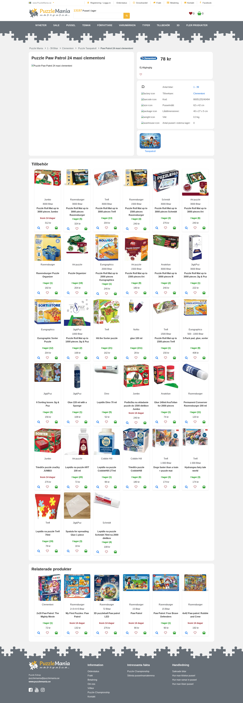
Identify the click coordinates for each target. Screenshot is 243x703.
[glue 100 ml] (127, 358)
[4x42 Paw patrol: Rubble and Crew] (186, 633)
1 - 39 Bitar (52, 48)
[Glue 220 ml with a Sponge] (68, 422)
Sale (56, 25)
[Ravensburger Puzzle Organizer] (38, 293)
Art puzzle (195, 199)
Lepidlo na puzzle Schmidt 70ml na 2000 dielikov (106, 534)
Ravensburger (77, 199)
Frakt (158, 3)
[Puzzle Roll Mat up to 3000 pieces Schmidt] (157, 228)
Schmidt (166, 199)
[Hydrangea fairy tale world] (186, 487)
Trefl (107, 199)
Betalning (174, 3)
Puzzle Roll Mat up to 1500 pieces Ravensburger (136, 211)
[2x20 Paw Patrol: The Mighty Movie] (38, 633)
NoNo (136, 329)
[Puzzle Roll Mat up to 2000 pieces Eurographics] (97, 294)
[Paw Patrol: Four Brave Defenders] (157, 633)
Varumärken (127, 25)
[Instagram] (43, 691)
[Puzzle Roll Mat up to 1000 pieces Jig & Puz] (68, 358)
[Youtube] (37, 691)
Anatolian (166, 264)
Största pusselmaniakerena (141, 675)
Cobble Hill (106, 458)
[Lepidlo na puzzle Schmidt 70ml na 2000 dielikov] (97, 552)
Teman (86, 25)
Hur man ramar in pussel (184, 680)
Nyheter (41, 25)
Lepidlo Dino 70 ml (107, 402)
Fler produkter (197, 25)
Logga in (107, 3)
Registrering (95, 3)
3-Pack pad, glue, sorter (195, 338)
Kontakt (190, 3)
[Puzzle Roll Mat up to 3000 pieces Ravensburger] (68, 229)
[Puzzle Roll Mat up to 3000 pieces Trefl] (97, 228)
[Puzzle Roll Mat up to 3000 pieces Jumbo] (38, 228)
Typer (146, 25)
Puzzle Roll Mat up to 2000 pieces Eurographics (107, 276)
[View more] (47, 185)
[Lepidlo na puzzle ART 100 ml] (68, 487)
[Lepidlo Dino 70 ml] (97, 422)
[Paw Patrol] (127, 633)
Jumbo (47, 199)
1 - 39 (196, 87)
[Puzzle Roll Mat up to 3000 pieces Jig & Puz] (186, 293)
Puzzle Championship (99, 692)
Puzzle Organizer (77, 273)
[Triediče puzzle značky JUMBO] (38, 487)
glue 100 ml (136, 338)
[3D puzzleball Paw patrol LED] (97, 633)
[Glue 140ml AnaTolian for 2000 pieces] (157, 422)
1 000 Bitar (165, 463)
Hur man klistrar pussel (183, 675)
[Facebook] (30, 691)
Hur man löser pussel (183, 684)
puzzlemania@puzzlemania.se (44, 678)
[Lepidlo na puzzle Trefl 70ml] (38, 551)
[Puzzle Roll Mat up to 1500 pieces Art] (127, 293)
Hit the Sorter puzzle (107, 338)
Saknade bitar (179, 671)
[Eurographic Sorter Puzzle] (38, 358)
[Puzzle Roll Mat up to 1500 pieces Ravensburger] (127, 229)
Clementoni (68, 48)
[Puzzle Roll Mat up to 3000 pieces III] (157, 293)
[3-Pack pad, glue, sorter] (186, 358)
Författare (104, 25)
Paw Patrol (136, 613)
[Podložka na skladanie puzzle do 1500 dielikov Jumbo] (127, 423)
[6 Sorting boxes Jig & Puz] (38, 422)
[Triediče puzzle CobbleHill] (127, 487)
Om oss (91, 684)
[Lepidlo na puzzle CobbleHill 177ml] (97, 487)
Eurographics (106, 264)
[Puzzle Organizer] (68, 293)
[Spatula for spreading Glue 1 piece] (68, 551)
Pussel (71, 25)
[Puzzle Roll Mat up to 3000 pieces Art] (186, 228)
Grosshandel (142, 3)
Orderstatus (121, 3)
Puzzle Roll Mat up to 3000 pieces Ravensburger (77, 211)
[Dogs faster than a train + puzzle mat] (157, 487)
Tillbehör (163, 25)
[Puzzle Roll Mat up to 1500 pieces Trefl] (157, 358)
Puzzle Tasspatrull (87, 48)
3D (178, 25)
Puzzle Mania (36, 48)
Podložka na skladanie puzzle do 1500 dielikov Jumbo (136, 405)
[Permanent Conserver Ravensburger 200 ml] (186, 422)
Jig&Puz (195, 264)
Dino (106, 393)
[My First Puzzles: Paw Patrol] (68, 633)
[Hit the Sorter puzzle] (97, 358)
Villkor (91, 688)
